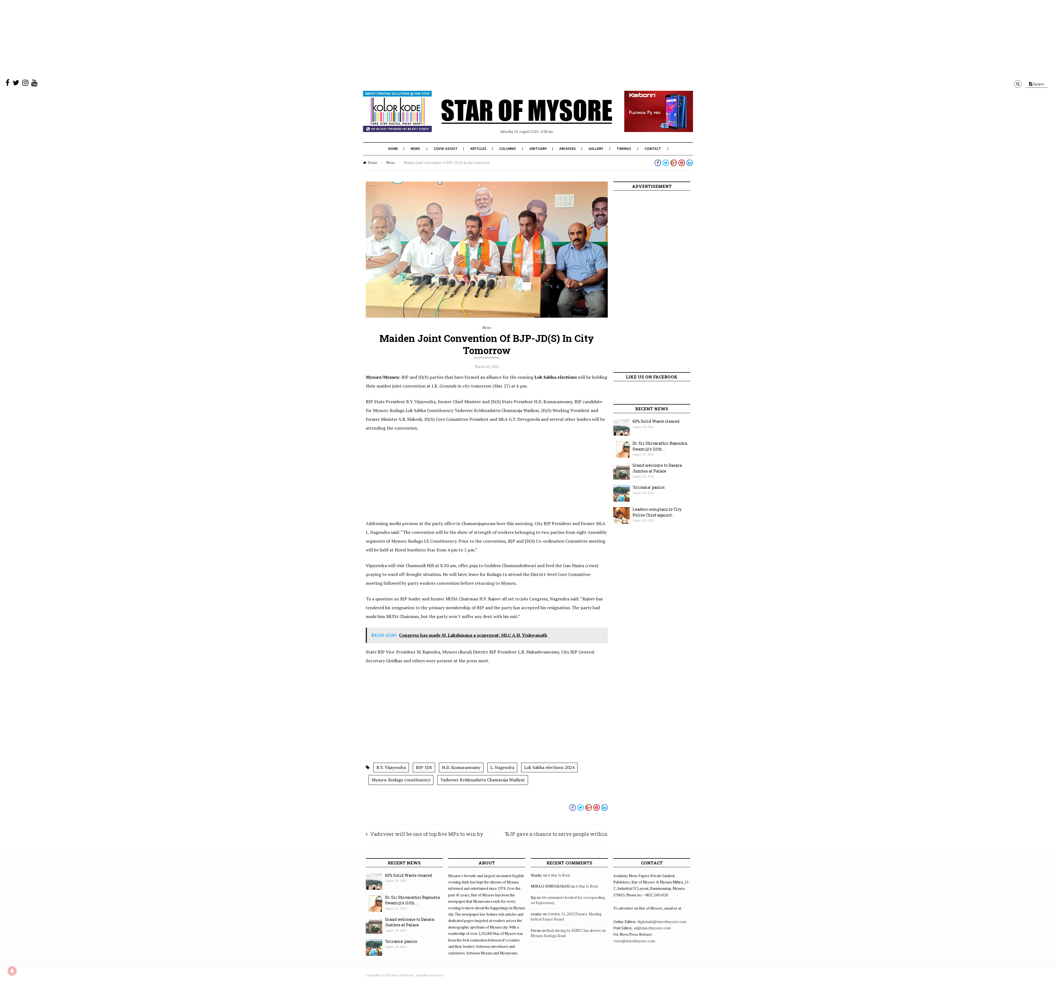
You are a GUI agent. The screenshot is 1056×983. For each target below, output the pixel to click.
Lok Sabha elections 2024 (549, 767)
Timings (624, 148)
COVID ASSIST (446, 148)
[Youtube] (34, 83)
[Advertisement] (165, 38)
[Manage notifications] (12, 970)
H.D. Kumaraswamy (461, 767)
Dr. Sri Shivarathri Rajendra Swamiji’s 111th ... (659, 446)
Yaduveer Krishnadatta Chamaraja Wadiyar (482, 780)
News (415, 148)
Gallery (595, 148)
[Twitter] (16, 83)
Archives (567, 148)
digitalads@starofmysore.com (661, 921)
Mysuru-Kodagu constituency (401, 780)
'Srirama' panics (648, 487)
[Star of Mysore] (514, 118)
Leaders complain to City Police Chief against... (656, 512)
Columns (507, 148)
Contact (653, 148)
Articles (478, 148)
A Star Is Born (559, 875)
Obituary (538, 148)
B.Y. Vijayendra (391, 767)
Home (393, 148)
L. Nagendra (502, 767)
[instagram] (25, 83)
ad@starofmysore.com (652, 928)
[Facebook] (8, 83)
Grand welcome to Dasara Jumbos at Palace (657, 468)
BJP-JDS (424, 767)
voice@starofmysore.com (634, 940)
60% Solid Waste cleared (656, 421)
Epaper (1038, 83)
